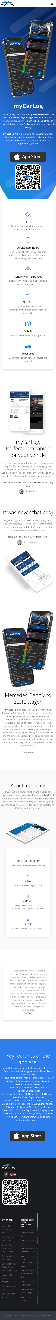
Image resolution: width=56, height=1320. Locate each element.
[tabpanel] (28, 983)
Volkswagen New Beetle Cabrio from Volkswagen (9, 1267)
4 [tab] (34, 1024)
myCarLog (27, 441)
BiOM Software (45, 1315)
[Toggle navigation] (52, 4)
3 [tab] (30, 1024)
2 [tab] (26, 1024)
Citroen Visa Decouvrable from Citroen (7, 1248)
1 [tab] (22, 1024)
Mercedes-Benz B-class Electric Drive (27, 1273)
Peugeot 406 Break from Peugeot (7, 1278)
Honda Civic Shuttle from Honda (7, 1229)
